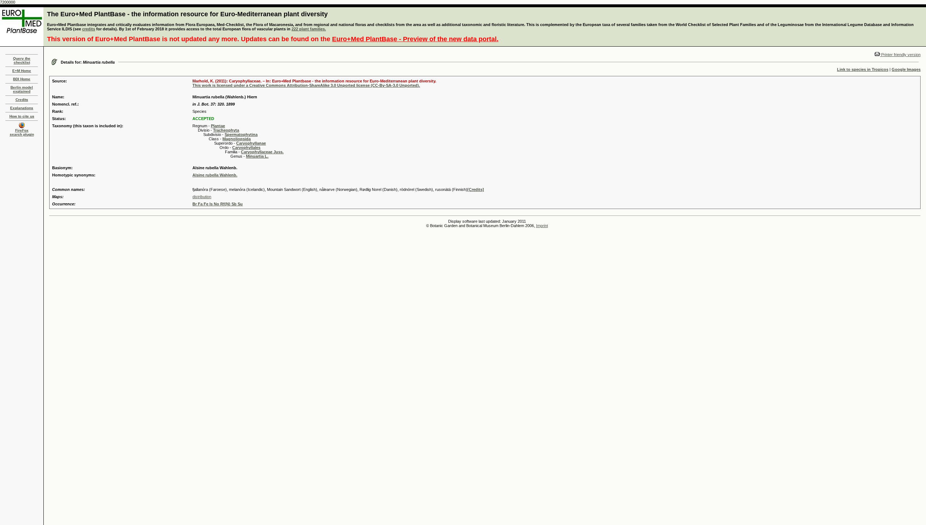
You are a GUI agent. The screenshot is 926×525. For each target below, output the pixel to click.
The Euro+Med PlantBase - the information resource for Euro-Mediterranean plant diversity (187, 14)
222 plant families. (309, 29)
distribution (201, 197)
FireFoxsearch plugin (22, 132)
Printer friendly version (900, 54)
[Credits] (475, 189)
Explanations (21, 108)
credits (88, 29)
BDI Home (21, 79)
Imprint (542, 225)
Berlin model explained (21, 89)
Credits (22, 100)
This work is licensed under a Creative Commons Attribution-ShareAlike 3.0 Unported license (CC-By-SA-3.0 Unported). (306, 85)
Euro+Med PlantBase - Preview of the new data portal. (415, 39)
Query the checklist (21, 60)
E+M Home (21, 71)
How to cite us (21, 116)
